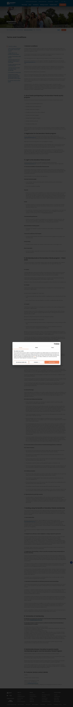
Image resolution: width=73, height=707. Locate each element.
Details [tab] (36, 347)
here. (35, 356)
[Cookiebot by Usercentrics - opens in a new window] (54, 344)
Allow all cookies (52, 362)
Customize (36, 362)
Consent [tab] (20, 347)
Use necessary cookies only (21, 362)
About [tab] (52, 347)
